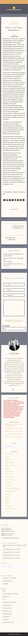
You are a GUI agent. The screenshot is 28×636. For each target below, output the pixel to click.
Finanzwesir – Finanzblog (9, 578)
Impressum (6, 619)
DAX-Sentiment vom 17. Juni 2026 (13, 428)
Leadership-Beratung (10, 491)
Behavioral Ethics (9, 459)
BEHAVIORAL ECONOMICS (9, 602)
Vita (4, 599)
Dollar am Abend (9, 474)
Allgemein (14, 23)
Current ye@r (6, 325)
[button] (4, 200)
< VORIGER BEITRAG (7, 223)
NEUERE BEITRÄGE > (20, 235)
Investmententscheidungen (12, 488)
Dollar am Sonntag (10, 480)
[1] (3, 192)
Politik (6, 500)
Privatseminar (6, 616)
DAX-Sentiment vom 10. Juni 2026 (13, 431)
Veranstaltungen (7, 613)
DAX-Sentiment (9, 471)
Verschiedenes (9, 505)
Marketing (7, 494)
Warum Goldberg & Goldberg (10, 593)
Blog (4, 591)
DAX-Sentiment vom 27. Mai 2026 (13, 437)
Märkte (7, 497)
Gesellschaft (8, 482)
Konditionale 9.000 (18, 226)
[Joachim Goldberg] (14, 8)
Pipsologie (5, 583)
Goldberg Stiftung (7, 581)
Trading (7, 503)
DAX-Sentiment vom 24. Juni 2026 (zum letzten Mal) (13, 424)
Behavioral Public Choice (11, 465)
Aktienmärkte (8, 454)
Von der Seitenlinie (10, 508)
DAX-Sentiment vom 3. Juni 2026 (13, 434)
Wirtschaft (7, 511)
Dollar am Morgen (9, 477)
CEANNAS (7, 468)
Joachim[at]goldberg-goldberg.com (10, 538)
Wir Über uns (6, 596)
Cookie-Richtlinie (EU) (8, 622)
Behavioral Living (9, 462)
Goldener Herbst (10, 237)
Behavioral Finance (8, 605)
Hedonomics (8, 485)
